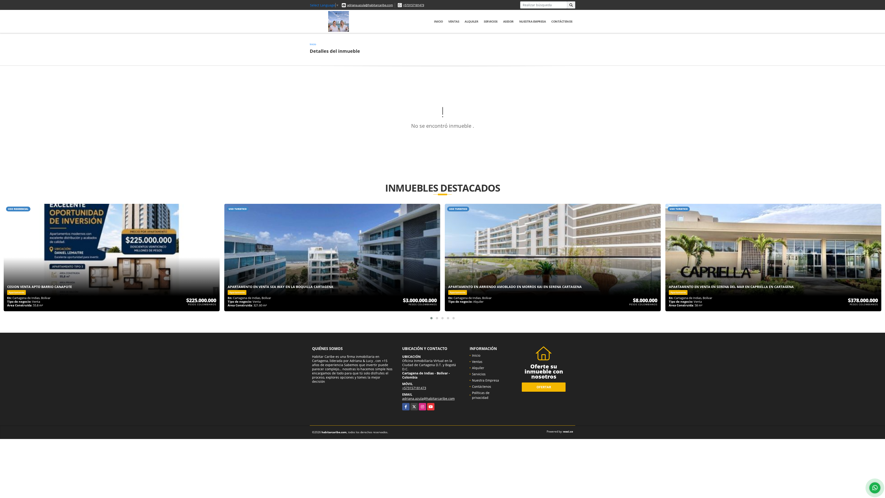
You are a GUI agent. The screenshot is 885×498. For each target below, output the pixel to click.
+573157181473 (413, 5)
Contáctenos (561, 21)
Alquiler (471, 21)
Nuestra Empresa (532, 21)
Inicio (438, 21)
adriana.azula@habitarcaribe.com (370, 5)
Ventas (453, 21)
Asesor (508, 21)
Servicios (491, 21)
